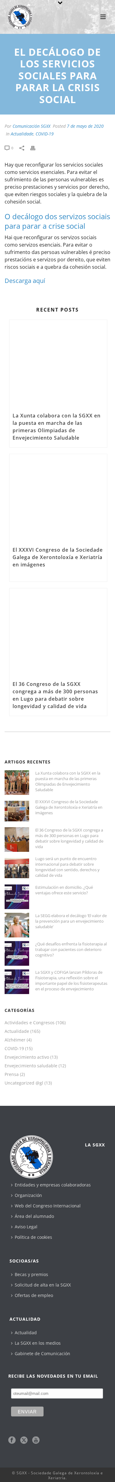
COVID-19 (45, 134)
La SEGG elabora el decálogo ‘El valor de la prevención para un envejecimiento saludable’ (71, 921)
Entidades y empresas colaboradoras (53, 1185)
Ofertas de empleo (34, 1295)
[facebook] (12, 1440)
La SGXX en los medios (38, 1343)
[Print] (35, 147)
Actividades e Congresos (30, 1022)
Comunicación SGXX (31, 126)
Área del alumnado (34, 1216)
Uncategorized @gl (24, 1083)
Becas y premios (31, 1274)
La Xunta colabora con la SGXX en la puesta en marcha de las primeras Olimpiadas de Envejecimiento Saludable (57, 426)
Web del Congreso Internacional (48, 1206)
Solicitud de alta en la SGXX (43, 1285)
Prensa (12, 1074)
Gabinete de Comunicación (42, 1353)
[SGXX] (17, 14)
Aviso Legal (26, 1227)
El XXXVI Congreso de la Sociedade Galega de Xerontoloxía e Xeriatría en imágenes (58, 557)
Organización (28, 1195)
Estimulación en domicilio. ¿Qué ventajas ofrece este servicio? (64, 890)
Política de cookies (33, 1237)
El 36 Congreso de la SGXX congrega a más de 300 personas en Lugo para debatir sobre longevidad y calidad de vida (55, 695)
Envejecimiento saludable (31, 1066)
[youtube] (36, 1440)
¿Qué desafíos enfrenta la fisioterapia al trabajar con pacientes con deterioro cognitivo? (71, 949)
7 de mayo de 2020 (85, 126)
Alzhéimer (15, 1040)
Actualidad (26, 1332)
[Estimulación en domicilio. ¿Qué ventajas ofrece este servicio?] (17, 896)
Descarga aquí (25, 280)
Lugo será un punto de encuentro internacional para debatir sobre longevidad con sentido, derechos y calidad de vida (67, 867)
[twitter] (24, 1440)
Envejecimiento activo (27, 1057)
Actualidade (22, 134)
